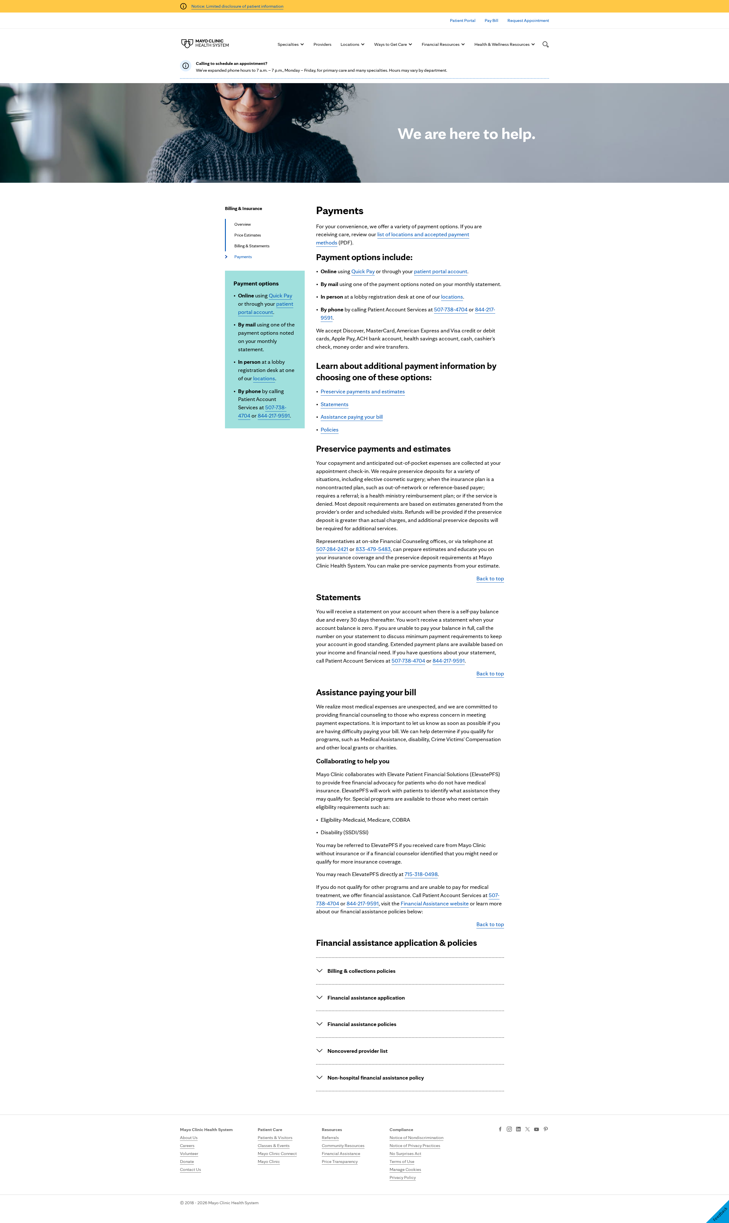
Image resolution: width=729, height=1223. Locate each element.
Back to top (490, 578)
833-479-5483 (373, 549)
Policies (330, 429)
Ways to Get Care (390, 44)
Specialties (288, 44)
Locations (350, 44)
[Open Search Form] (545, 44)
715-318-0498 (421, 874)
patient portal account (440, 271)
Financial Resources (441, 44)
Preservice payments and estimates (363, 391)
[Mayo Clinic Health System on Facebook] (500, 1130)
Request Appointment (528, 20)
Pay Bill (491, 20)
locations (264, 378)
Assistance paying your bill (352, 416)
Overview (242, 224)
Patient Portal (463, 20)
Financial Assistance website (435, 903)
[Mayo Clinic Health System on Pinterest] (546, 1129)
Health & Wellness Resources (502, 44)
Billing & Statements (251, 245)
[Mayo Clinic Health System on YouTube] (536, 1129)
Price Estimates (247, 235)
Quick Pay (280, 295)
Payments (243, 256)
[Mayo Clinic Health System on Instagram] (509, 1130)
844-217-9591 (274, 415)
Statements (335, 404)
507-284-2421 (332, 549)
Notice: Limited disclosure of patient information (237, 6)
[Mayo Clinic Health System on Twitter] (527, 1130)
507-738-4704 (451, 309)
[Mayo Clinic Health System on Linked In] (518, 1129)
